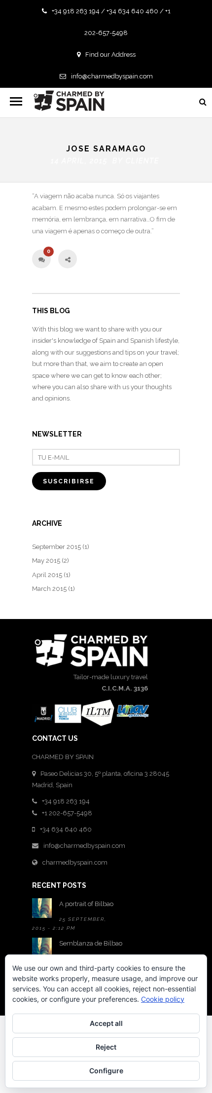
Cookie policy (162, 999)
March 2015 (49, 588)
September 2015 (56, 546)
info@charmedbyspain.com (112, 76)
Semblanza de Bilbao (90, 943)
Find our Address (110, 54)
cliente (142, 161)
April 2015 (47, 575)
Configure (106, 1070)
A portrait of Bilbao (86, 904)
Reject (106, 1047)
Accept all (106, 1023)
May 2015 (46, 560)
